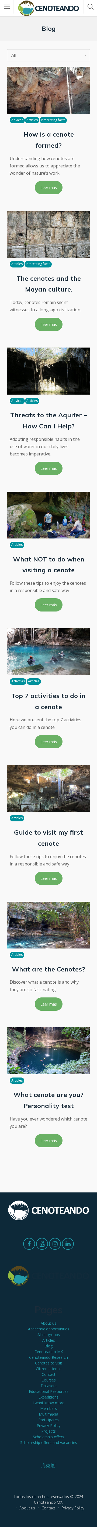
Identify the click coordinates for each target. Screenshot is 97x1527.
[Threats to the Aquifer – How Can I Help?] (48, 371)
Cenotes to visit (48, 1363)
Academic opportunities (48, 1328)
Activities (18, 681)
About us (48, 1323)
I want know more (48, 1402)
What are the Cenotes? (48, 969)
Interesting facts (53, 120)
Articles (32, 120)
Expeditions (48, 1397)
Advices (17, 120)
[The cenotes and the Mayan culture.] (48, 234)
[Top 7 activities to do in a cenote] (48, 651)
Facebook (29, 1245)
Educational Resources (48, 1391)
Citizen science (48, 1368)
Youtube (42, 1245)
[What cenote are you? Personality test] (48, 1050)
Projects (48, 1431)
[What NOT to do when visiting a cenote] (48, 515)
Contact (49, 1374)
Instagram (55, 1245)
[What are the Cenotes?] (48, 925)
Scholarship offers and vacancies (48, 1442)
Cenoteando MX (48, 1351)
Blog (48, 1345)
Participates (48, 1419)
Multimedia (48, 1414)
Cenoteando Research (48, 1357)
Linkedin (68, 1245)
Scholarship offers (48, 1436)
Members (48, 1408)
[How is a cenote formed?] (48, 90)
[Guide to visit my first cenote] (48, 788)
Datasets (49, 1385)
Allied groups (48, 1334)
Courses (48, 1380)
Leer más (48, 187)
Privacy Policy (48, 1425)
